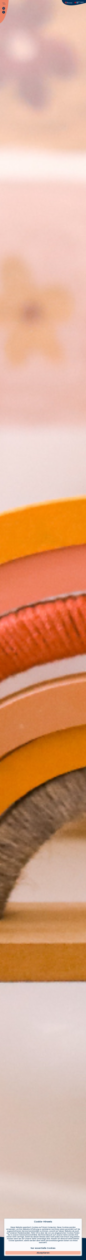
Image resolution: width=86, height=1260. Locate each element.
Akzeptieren (43, 1253)
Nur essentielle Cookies (43, 1248)
